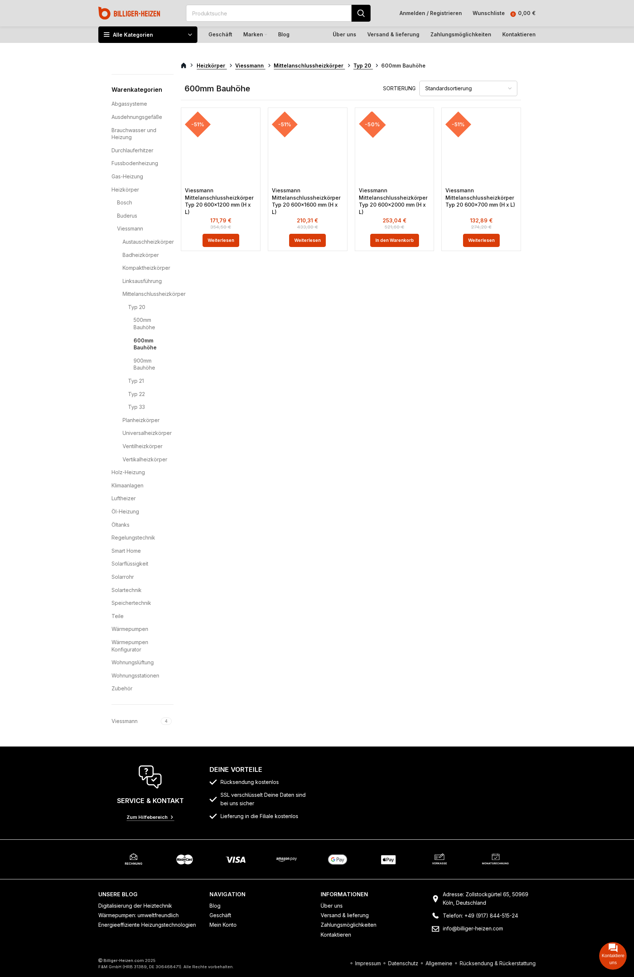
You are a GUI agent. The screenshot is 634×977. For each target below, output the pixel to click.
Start (187, 66)
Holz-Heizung (128, 472)
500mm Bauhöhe (144, 323)
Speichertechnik (131, 603)
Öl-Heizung (125, 511)
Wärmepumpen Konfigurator (130, 646)
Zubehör (122, 688)
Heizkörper (125, 189)
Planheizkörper (141, 420)
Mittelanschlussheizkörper (143, 294)
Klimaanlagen (127, 485)
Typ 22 (136, 394)
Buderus (127, 216)
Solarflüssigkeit (130, 563)
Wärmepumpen (130, 629)
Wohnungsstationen (135, 675)
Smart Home (126, 551)
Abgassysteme (129, 104)
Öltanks (121, 525)
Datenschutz (403, 963)
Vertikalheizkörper (143, 459)
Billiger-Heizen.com (123, 960)
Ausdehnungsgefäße (137, 117)
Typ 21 (136, 381)
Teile (118, 616)
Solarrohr (123, 577)
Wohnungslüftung (133, 662)
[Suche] (361, 13)
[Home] (129, 13)
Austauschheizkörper (143, 242)
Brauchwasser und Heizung (134, 134)
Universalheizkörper (143, 433)
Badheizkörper (141, 255)
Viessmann (130, 228)
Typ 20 (136, 307)
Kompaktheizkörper (143, 268)
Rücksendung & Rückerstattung (498, 963)
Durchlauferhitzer (132, 150)
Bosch (124, 202)
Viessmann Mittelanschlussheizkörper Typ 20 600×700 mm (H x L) (480, 197)
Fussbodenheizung (135, 163)
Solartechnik (127, 590)
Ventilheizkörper (143, 446)
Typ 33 (136, 407)
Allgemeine (439, 963)
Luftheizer (124, 498)
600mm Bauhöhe (145, 344)
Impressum (368, 963)
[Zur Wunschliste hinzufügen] (251, 123)
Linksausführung (142, 281)
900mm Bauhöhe (144, 364)
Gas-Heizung (127, 176)
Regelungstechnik (133, 537)
